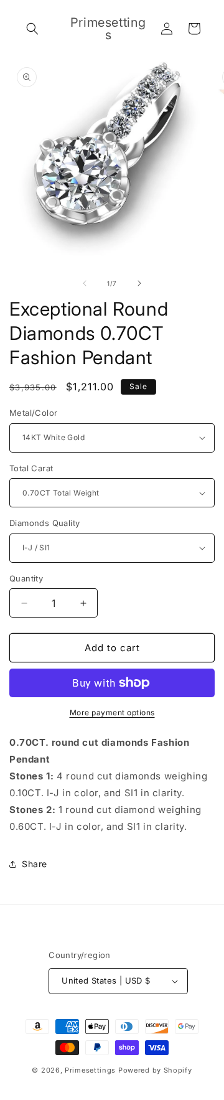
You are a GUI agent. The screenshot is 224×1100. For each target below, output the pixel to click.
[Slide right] (139, 283)
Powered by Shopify (155, 1070)
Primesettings (90, 1070)
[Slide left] (84, 283)
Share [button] (34, 863)
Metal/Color (33, 413)
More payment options (112, 712)
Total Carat (31, 468)
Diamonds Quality (44, 523)
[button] (32, 28)
